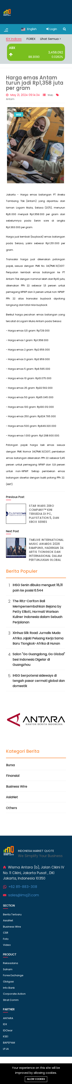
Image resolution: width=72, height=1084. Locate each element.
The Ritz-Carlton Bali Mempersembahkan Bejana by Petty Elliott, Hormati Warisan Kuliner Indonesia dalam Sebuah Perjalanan (37, 612)
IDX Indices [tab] (14, 39)
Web (50, 95)
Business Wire (16, 786)
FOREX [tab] (31, 39)
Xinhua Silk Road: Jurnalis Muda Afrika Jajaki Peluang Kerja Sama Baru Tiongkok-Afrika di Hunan (38, 638)
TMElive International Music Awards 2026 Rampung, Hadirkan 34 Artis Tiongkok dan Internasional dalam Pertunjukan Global (46, 550)
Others (11, 808)
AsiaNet (12, 797)
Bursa (10, 765)
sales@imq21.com (23, 895)
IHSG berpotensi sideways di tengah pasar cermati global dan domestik (39, 680)
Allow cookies (36, 1079)
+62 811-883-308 (22, 886)
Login (53, 29)
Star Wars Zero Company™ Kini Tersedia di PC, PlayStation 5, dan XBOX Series (44, 514)
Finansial (12, 775)
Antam (10, 99)
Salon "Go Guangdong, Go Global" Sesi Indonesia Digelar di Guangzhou (39, 659)
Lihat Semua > (50, 39)
